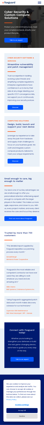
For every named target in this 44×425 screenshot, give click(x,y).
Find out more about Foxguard (20, 218)
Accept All (22, 410)
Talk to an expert (16, 40)
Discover (15, 107)
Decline (22, 416)
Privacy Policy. (11, 400)
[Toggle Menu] (39, 3)
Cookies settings (22, 405)
